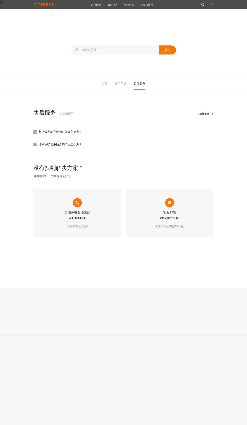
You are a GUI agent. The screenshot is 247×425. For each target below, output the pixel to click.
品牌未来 (129, 4)
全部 (105, 83)
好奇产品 (96, 4)
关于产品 (120, 83)
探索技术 (112, 4)
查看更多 (206, 113)
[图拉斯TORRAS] (43, 4)
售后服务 (139, 83)
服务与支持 (146, 4)
